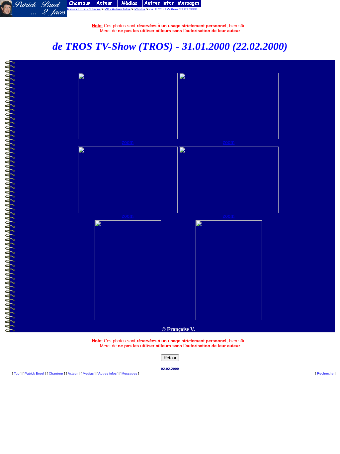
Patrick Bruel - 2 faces (84, 9)
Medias (88, 373)
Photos (139, 9)
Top (17, 373)
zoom (127, 142)
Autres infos (107, 373)
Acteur (73, 373)
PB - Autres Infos (117, 9)
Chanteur (56, 373)
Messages (129, 373)
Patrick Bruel (34, 373)
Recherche (325, 373)
